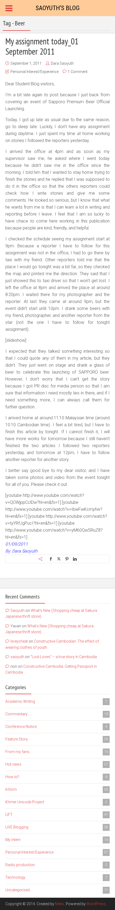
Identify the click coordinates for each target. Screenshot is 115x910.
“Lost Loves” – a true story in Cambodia (63, 657)
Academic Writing (56, 701)
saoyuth (17, 657)
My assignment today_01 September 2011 (41, 46)
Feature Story (56, 739)
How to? (56, 777)
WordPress (96, 904)
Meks (59, 904)
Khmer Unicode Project (56, 802)
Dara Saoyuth (62, 63)
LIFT (56, 814)
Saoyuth (17, 610)
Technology (56, 877)
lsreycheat (19, 641)
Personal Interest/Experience (34, 72)
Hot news (56, 764)
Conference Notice (56, 726)
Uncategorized (56, 890)
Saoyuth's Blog (58, 8)
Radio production (56, 865)
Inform (56, 789)
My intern (56, 840)
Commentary (56, 714)
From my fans (56, 752)
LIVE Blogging (56, 827)
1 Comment (77, 72)
